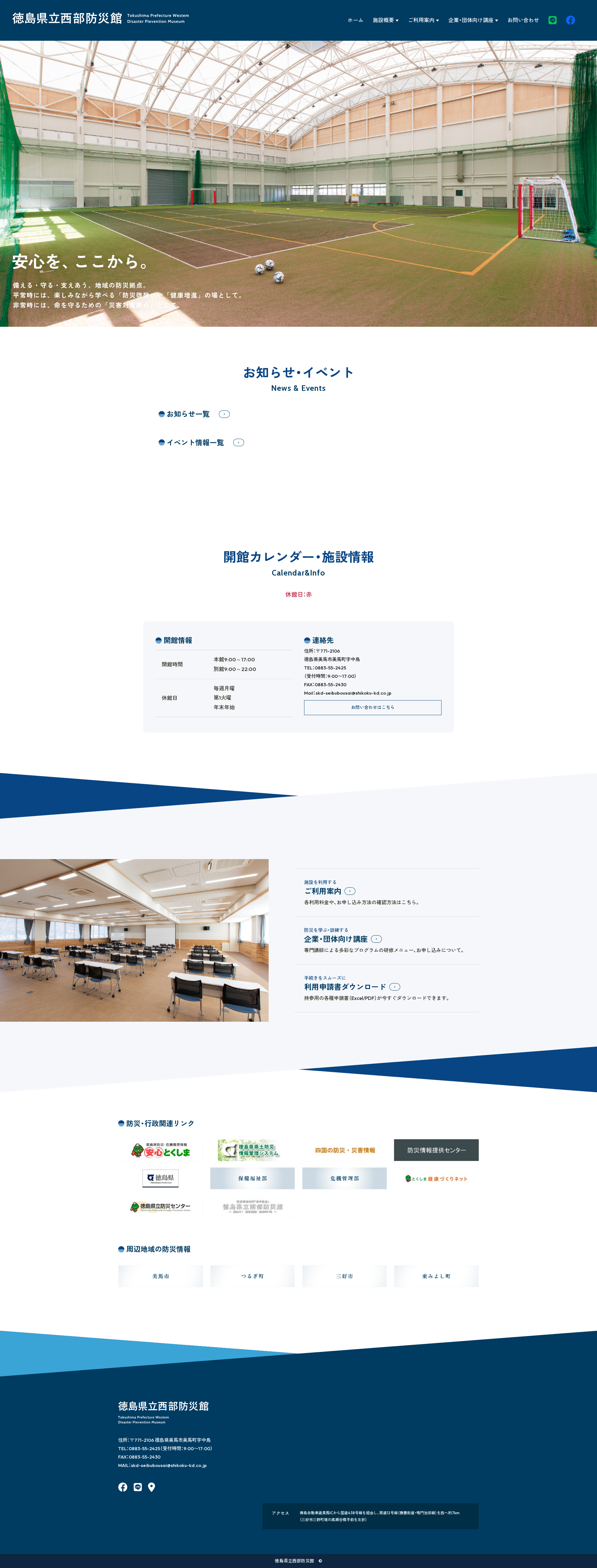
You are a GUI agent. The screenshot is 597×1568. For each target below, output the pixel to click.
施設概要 (383, 20)
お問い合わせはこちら (373, 707)
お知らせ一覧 (188, 414)
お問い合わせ (523, 20)
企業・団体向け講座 (470, 20)
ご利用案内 (421, 20)
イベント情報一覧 (195, 442)
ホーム (355, 20)
